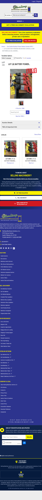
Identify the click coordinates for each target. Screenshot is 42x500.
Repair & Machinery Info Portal (7, 376)
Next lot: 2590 (19, 116)
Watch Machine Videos (5, 346)
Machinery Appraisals (5, 305)
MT (14, 248)
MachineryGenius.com (5, 373)
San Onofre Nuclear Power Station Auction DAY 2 (20, 46)
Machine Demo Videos (6, 371)
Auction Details (7, 122)
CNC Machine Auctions (5, 269)
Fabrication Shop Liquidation (7, 302)
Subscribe (29, 437)
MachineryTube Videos (6, 368)
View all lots (37, 134)
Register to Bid (4, 324)
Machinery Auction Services (7, 261)
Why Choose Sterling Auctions (7, 264)
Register (39, 1)
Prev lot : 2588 (20, 108)
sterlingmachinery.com (21, 422)
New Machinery (4, 362)
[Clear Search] (33, 15)
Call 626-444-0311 (30, 40)
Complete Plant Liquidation (6, 297)
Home (3, 46)
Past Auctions (4, 258)
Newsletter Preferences (5, 409)
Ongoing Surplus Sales (5, 313)
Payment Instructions (5, 338)
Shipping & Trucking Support (7, 332)
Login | (34, 1)
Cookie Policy (4, 403)
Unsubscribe (3, 412)
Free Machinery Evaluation (6, 288)
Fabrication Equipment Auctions (7, 272)
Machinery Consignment (6, 310)
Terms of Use (3, 395)
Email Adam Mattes (7, 244)
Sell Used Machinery (5, 357)
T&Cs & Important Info (9, 127)
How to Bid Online (5, 321)
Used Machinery (4, 365)
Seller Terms (3, 401)
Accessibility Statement (6, 406)
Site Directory (4, 387)
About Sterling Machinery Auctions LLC (9, 384)
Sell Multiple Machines (5, 294)
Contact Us (3, 390)
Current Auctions (4, 256)
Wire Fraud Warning (5, 340)
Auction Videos (4, 277)
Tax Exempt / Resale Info (6, 343)
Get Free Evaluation (13, 40)
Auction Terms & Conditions (7, 398)
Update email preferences (7, 455)
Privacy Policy (4, 393)
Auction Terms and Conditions (7, 280)
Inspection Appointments (6, 327)
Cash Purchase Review (5, 308)
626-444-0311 (5, 241)
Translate (28, 58)
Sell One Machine (4, 291)
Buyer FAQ (3, 335)
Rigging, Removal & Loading (7, 330)
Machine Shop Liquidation (6, 299)
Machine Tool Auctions (6, 275)
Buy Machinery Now (5, 354)
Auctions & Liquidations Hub (7, 360)
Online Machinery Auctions (6, 267)
